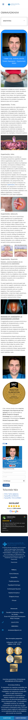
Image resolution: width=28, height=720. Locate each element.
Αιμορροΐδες (14, 577)
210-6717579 (15, 622)
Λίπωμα (14, 600)
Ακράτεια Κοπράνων (14, 592)
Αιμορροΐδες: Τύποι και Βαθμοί (12, 498)
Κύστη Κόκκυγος (14, 573)
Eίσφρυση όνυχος (14, 596)
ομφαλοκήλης (11, 184)
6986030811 (14, 626)
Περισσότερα (14, 562)
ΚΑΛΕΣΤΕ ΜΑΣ (7, 718)
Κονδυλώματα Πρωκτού (14, 589)
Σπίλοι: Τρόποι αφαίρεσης (11, 494)
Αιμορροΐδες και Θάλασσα (11, 496)
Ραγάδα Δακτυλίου (14, 581)
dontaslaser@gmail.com (14, 630)
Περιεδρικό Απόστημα (14, 585)
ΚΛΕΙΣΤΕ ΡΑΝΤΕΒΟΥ (21, 718)
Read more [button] (5, 530)
